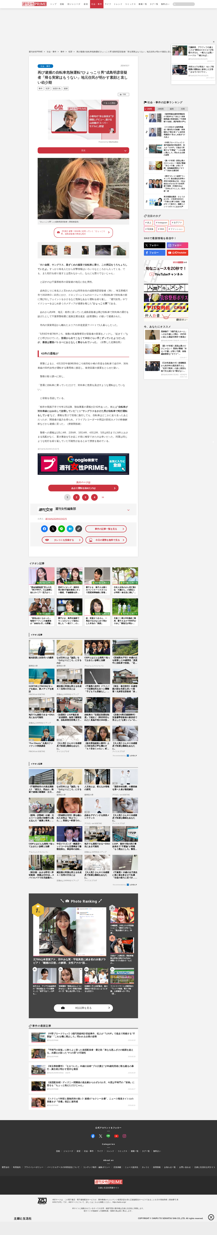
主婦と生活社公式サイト (204, 1167)
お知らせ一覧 (170, 1167)
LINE (60, 527)
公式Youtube (179, 252)
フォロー (154, 245)
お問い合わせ (185, 1167)
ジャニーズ (68, 1151)
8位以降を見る (83, 1008)
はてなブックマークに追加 (69, 529)
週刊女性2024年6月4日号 (56, 519)
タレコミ (145, 1167)
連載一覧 (142, 4)
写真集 (150, 229)
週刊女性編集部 (65, 508)
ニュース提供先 (131, 1167)
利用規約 (17, 1167)
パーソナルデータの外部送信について (63, 1167)
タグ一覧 (154, 4)
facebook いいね (44, 529)
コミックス (130, 4)
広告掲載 (117, 1167)
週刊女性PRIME (36, 52)
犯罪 (70, 52)
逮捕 (66, 88)
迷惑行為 (57, 88)
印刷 (124, 94)
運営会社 (5, 1167)
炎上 (149, 222)
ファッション (176, 229)
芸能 (62, 4)
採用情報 (157, 1167)
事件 (62, 52)
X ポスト (52, 528)
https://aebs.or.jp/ (119, 1202)
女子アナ (178, 222)
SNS (162, 229)
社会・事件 (96, 4)
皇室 (86, 4)
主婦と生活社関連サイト (108, 1188)
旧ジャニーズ (73, 4)
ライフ (108, 4)
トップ (53, 4)
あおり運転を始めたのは (83, 488)
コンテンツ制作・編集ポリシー (96, 1167)
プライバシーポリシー (33, 1167)
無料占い (165, 4)
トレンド (118, 4)
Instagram (162, 222)
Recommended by (119, 755)
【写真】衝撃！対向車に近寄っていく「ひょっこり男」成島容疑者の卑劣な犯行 (83, 232)
